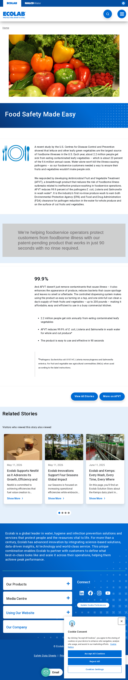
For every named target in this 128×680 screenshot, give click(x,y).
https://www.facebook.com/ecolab (90, 593)
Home (5, 27)
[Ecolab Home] (13, 15)
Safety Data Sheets (45, 655)
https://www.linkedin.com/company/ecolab (82, 593)
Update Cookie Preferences (93, 605)
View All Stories (84, 396)
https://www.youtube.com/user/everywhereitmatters (108, 593)
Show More (13, 498)
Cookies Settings (95, 669)
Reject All (95, 661)
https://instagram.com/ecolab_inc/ (99, 593)
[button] (107, 14)
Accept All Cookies (95, 653)
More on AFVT (112, 396)
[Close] (121, 621)
